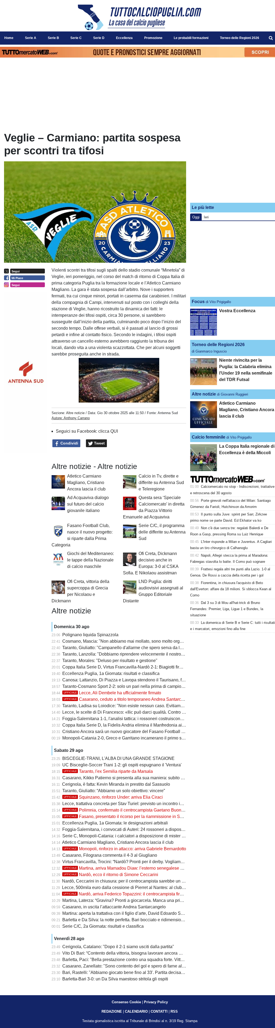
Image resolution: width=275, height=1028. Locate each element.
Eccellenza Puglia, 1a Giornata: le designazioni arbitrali (115, 823)
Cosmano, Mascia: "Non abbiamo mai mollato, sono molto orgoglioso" (128, 641)
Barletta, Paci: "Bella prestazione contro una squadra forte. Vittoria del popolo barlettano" (146, 959)
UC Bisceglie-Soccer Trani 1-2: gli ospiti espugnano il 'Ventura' (122, 765)
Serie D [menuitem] (98, 38)
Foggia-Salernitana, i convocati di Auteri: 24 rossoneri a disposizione (127, 829)
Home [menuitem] (8, 38)
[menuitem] (270, 38)
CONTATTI (159, 1011)
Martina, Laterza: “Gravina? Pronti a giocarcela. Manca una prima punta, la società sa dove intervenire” (159, 900)
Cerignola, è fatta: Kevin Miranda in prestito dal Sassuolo (116, 784)
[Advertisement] (233, 164)
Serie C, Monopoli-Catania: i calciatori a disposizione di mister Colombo (130, 836)
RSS (174, 1011)
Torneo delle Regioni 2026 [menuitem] (239, 38)
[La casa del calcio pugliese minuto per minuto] (139, 17)
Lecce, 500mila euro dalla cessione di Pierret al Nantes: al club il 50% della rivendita (142, 887)
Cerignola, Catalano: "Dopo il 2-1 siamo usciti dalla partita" (118, 946)
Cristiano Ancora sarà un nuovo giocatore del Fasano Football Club (126, 731)
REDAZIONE (112, 1011)
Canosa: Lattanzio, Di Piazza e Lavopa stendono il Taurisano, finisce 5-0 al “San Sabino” (146, 680)
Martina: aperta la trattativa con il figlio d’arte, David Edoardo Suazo (126, 913)
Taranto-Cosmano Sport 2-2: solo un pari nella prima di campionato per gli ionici (138, 686)
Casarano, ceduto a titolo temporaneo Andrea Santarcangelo (129, 699)
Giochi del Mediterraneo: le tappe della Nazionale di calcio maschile (90, 560)
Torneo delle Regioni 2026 (218, 344)
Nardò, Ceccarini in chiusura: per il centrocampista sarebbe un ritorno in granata (138, 881)
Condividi (68, 443)
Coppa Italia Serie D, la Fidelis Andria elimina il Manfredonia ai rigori (127, 725)
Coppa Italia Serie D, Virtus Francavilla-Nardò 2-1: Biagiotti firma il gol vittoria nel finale (144, 667)
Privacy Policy (156, 1002)
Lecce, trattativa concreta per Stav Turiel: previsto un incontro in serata (128, 803)
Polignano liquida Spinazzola (90, 634)
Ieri (206, 217)
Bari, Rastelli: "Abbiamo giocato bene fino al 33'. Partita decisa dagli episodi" (135, 972)
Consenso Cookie (126, 1002)
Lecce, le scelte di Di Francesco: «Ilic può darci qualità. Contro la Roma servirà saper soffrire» (151, 712)
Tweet (99, 443)
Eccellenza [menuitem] (124, 38)
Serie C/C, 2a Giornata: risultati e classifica (103, 926)
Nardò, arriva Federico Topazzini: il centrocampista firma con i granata (137, 894)
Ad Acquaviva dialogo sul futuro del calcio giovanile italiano (88, 504)
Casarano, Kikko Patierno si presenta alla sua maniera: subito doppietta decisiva (138, 778)
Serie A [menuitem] (30, 38)
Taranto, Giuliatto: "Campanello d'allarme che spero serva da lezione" (128, 647)
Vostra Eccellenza (237, 310)
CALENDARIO (136, 1011)
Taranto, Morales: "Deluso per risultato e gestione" (109, 660)
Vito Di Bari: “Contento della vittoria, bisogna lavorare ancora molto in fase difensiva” (142, 953)
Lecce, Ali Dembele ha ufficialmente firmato (112, 693)
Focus (198, 301)
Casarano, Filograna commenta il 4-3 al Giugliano (109, 855)
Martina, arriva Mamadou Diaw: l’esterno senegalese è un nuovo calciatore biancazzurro (155, 868)
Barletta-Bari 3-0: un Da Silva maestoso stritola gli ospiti (115, 979)
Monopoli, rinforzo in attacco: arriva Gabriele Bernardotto (125, 848)
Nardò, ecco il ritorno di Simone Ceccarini (111, 874)
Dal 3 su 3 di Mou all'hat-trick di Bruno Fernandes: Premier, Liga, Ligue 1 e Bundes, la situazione (226, 609)
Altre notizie (75, 413)
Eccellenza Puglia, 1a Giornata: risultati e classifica (111, 673)
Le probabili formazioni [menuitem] (191, 38)
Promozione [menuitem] (153, 38)
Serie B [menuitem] (53, 38)
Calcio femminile (208, 437)
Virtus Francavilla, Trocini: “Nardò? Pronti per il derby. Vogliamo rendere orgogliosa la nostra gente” (156, 861)
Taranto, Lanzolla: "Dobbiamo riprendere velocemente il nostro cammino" (131, 654)
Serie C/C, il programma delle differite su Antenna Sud (162, 532)
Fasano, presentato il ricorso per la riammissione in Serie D (127, 816)
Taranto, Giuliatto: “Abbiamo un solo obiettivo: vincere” (113, 790)
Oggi (196, 217)
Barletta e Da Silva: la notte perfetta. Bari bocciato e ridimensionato (125, 919)
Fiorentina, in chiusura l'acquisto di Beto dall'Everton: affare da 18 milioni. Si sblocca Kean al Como (230, 589)
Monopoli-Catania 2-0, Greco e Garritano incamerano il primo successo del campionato (145, 738)
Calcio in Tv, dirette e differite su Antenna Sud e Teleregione (161, 482)
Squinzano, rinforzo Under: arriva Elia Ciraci (113, 797)
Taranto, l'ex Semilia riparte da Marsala (108, 771)
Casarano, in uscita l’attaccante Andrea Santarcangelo (114, 907)
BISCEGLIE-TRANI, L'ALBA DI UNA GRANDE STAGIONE (118, 758)
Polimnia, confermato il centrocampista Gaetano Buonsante (128, 810)
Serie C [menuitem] (76, 38)
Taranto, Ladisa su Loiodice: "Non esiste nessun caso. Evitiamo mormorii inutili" (138, 705)
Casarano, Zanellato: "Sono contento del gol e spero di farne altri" (124, 966)
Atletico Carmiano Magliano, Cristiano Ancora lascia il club (86, 482)
